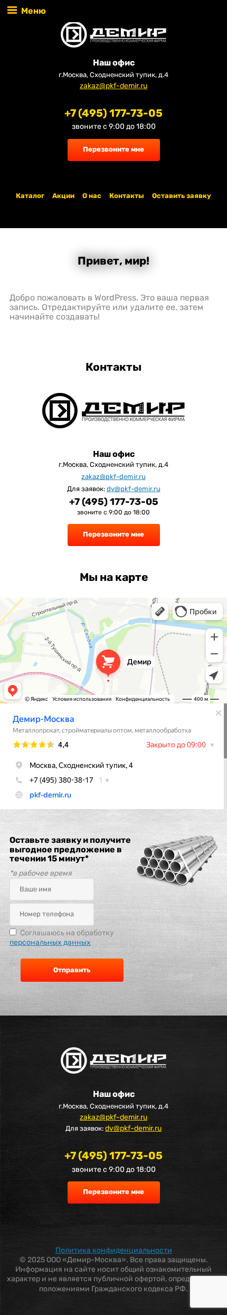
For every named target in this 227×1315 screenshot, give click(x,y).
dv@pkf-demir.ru (133, 489)
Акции (63, 196)
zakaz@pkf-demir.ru (113, 85)
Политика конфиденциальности (113, 1250)
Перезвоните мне (113, 149)
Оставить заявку (181, 196)
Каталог (30, 196)
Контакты (126, 196)
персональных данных (50, 942)
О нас (91, 196)
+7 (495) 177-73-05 (113, 113)
